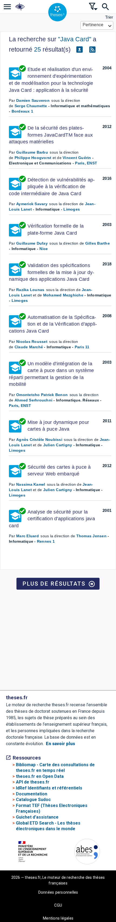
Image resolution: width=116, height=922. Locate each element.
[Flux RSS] (92, 49)
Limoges (71, 209)
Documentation (31, 793)
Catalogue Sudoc (33, 799)
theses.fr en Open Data (40, 776)
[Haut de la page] (106, 895)
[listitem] (7, 7)
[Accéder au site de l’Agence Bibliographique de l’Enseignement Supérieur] (87, 852)
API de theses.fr (32, 782)
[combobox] (97, 25)
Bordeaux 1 (22, 111)
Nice (43, 248)
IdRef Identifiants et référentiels (49, 788)
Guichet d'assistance (37, 817)
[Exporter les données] (79, 49)
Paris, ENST (86, 163)
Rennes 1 (46, 541)
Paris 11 (82, 347)
